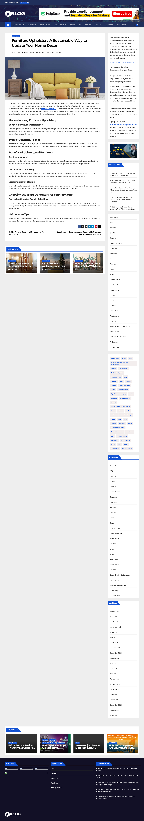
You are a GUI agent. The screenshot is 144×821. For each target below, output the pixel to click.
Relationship (60, 25)
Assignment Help (116, 377)
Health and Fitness (116, 285)
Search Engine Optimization (120, 326)
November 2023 (115, 694)
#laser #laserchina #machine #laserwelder (119, 363)
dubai (131, 394)
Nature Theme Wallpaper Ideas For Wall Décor (53, 266)
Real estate (45, 25)
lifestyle (113, 423)
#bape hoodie (115, 358)
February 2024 (115, 679)
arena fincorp (123, 368)
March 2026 (114, 622)
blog (125, 377)
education (114, 398)
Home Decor (15, 36)
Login (98, 25)
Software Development (118, 337)
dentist (113, 389)
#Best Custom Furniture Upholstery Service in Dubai (42, 52)
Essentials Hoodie (125, 398)
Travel (113, 444)
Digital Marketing (123, 389)
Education (113, 254)
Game (112, 274)
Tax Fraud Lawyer (122, 436)
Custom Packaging (124, 385)
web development (127, 448)
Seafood (113, 321)
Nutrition (113, 306)
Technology (75, 25)
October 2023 (114, 700)
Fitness (113, 411)
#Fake (124, 358)
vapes (125, 444)
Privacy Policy (56, 788)
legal (125, 419)
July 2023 (113, 715)
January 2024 (115, 684)
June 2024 (113, 663)
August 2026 (114, 611)
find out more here (128, 62)
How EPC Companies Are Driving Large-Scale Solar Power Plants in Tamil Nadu (122, 200)
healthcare (114, 415)
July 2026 (113, 617)
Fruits (112, 269)
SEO (112, 436)
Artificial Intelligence (116, 373)
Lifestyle (32, 25)
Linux (112, 300)
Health (128, 411)
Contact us (54, 778)
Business (113, 228)
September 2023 (116, 705)
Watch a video (115, 62)
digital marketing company (118, 394)
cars (121, 381)
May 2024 (113, 669)
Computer (113, 248)
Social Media (114, 331)
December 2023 (115, 689)
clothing (113, 385)
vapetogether (115, 448)
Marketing (122, 423)
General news (115, 280)
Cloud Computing (116, 243)
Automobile (18, 25)
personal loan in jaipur (117, 427)
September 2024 (116, 653)
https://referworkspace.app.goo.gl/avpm (123, 125)
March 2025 (114, 643)
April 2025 (113, 637)
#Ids (130, 358)
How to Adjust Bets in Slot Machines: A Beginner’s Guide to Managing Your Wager (123, 190)
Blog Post (54, 783)
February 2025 (115, 648)
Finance (113, 264)
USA (119, 444)
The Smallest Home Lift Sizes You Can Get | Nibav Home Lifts (21, 266)
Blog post (121, 25)
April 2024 (113, 674)
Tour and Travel (115, 347)
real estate (130, 432)
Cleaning (113, 238)
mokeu (130, 423)
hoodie (113, 419)
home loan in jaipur (126, 415)
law (119, 419)
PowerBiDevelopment (117, 432)
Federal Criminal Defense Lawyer (120, 406)
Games (121, 411)
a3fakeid (113, 368)
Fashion (88, 25)
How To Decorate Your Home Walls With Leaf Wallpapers (87, 266)
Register (109, 25)
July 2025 (113, 632)
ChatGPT (113, 233)
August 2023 (114, 710)
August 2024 (114, 658)
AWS (111, 222)
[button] (133, 25)
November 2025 (115, 627)
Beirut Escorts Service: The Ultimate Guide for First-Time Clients (21, 748)
